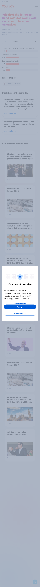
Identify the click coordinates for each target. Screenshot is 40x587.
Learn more (25, 299)
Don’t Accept (20, 313)
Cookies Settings (20, 303)
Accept (20, 307)
